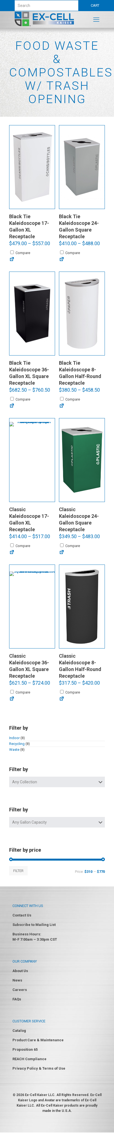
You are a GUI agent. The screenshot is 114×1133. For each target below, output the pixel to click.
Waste (14, 749)
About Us (20, 971)
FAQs (16, 999)
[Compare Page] (12, 259)
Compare (22, 253)
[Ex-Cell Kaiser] (44, 25)
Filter (18, 871)
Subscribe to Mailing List (34, 925)
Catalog (19, 1030)
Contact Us (21, 915)
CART (95, 5)
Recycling (17, 744)
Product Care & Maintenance (38, 1040)
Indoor (14, 738)
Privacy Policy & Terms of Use (38, 1068)
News (17, 980)
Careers (19, 990)
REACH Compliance (29, 1059)
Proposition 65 (25, 1049)
